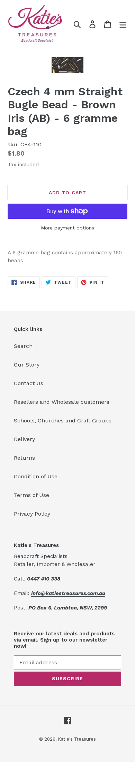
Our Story (26, 364)
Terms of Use (31, 495)
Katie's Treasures (77, 739)
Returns (24, 458)
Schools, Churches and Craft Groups (62, 420)
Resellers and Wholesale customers (61, 402)
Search (23, 346)
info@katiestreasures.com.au (68, 593)
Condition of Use (35, 476)
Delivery (24, 439)
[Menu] (122, 24)
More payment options (67, 228)
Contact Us (28, 383)
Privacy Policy (32, 513)
